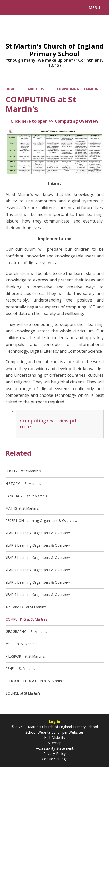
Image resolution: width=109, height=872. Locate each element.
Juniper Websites (70, 732)
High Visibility (54, 737)
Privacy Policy (54, 753)
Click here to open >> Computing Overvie (53, 121)
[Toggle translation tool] (22, 7)
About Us (36, 89)
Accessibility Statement (55, 748)
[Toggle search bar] (10, 7)
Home (10, 89)
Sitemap (54, 742)
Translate (43, 8)
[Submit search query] (63, 7)
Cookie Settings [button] (54, 758)
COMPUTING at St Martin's (79, 89)
